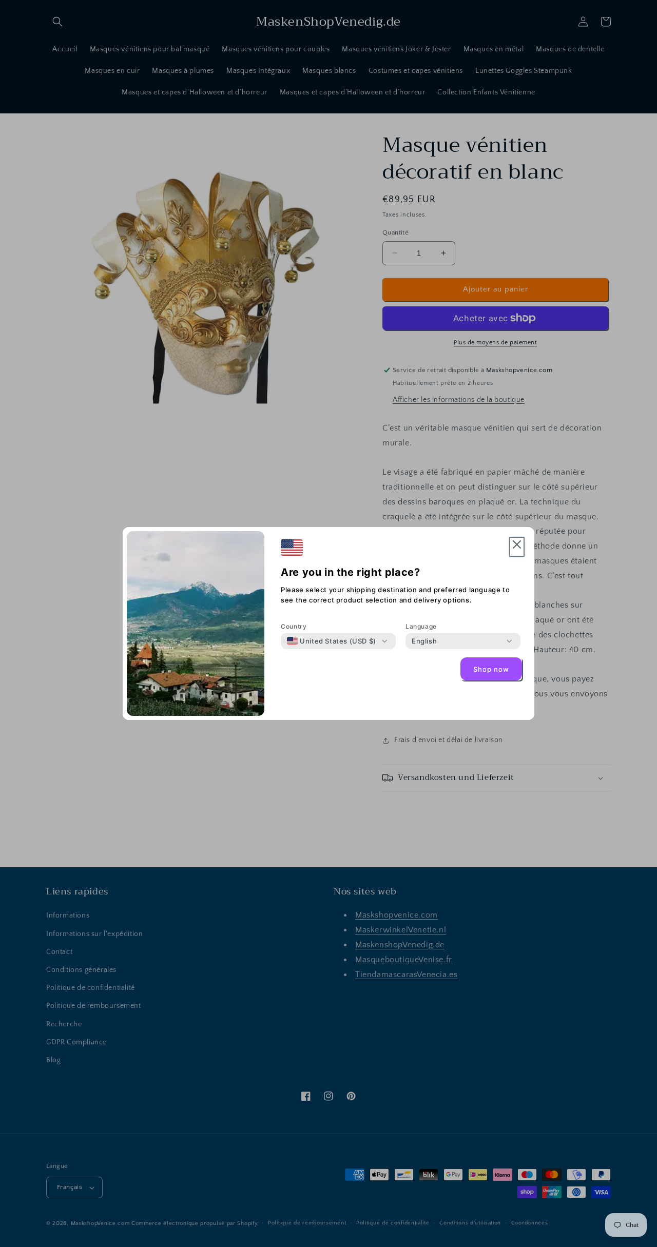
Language (421, 626)
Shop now (491, 669)
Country (293, 626)
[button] (517, 546)
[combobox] (331, 641)
